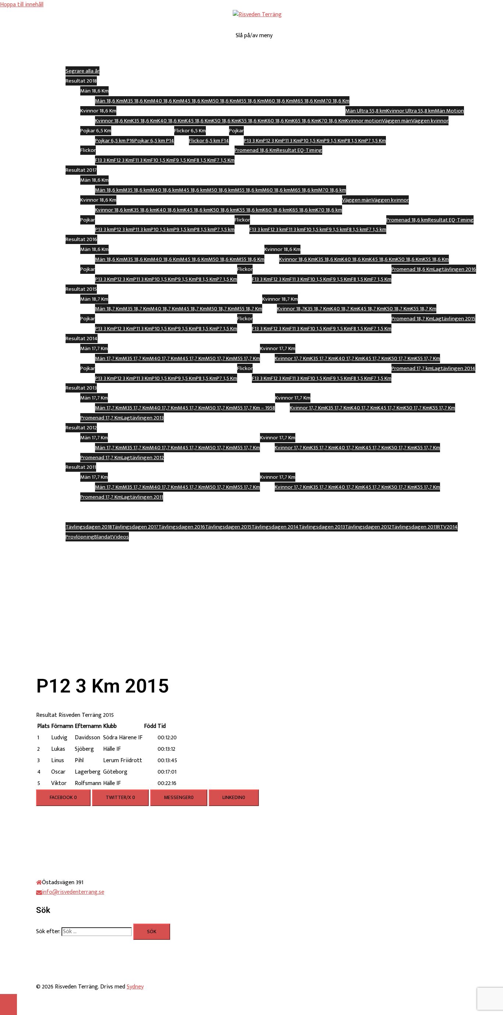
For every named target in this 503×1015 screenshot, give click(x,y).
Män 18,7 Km (109, 308)
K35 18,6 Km (144, 120)
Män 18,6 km (109, 190)
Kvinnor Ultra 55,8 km (410, 110)
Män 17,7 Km (109, 358)
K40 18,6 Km (171, 120)
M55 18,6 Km (250, 100)
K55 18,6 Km (252, 120)
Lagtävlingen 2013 (143, 417)
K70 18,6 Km (332, 120)
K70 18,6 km (329, 209)
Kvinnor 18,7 (291, 308)
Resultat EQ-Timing (299, 150)
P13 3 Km (253, 140)
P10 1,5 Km (312, 140)
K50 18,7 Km (397, 308)
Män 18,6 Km (109, 100)
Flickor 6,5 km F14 (209, 140)
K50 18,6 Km (225, 120)
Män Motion (449, 110)
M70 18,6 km (332, 190)
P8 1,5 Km (355, 140)
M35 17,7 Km (136, 358)
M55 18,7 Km (248, 308)
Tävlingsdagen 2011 (414, 526)
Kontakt (264, 546)
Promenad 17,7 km (411, 368)
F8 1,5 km (356, 229)
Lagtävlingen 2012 (143, 457)
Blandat (103, 536)
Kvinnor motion (363, 120)
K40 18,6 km (170, 209)
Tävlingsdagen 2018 (89, 526)
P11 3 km (142, 229)
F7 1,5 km (376, 229)
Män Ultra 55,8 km (365, 110)
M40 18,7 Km (164, 308)
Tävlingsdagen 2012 (368, 526)
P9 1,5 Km (334, 140)
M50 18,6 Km (222, 100)
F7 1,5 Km (224, 160)
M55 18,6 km (248, 190)
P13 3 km (104, 229)
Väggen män (396, 120)
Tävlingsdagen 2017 (135, 526)
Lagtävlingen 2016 (454, 269)
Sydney (135, 987)
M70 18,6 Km (335, 100)
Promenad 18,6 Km (256, 150)
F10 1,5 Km (162, 160)
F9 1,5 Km (183, 160)
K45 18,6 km (197, 209)
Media (264, 517)
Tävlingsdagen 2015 (228, 526)
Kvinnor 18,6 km (113, 209)
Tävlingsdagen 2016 (181, 526)
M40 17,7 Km (164, 358)
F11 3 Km (142, 160)
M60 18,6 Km (278, 100)
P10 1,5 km (162, 229)
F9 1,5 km (336, 229)
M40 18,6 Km (165, 100)
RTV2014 (447, 526)
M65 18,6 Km (307, 100)
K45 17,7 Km (375, 358)
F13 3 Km (104, 160)
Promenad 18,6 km (407, 219)
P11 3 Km (291, 140)
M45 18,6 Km (194, 100)
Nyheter (264, 507)
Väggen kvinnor (430, 120)
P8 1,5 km (204, 229)
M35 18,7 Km (136, 308)
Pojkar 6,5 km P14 (154, 140)
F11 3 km (295, 229)
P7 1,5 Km (375, 140)
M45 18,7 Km (193, 308)
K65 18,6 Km (305, 120)
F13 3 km (258, 229)
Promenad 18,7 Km (412, 318)
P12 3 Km (272, 140)
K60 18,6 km (276, 209)
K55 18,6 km (250, 209)
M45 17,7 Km (191, 358)
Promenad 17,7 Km (101, 417)
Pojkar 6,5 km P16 (114, 140)
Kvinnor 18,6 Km (113, 120)
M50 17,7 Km (219, 358)
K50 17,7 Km (401, 358)
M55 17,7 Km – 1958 (254, 407)
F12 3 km (277, 229)
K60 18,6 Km (278, 120)
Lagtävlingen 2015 (454, 318)
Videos (120, 536)
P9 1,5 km (183, 229)
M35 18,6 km (136, 190)
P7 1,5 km (224, 229)
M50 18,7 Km (221, 308)
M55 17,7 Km (246, 358)
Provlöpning (80, 536)
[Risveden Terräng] (257, 15)
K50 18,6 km (223, 209)
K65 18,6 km (302, 209)
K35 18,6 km (143, 209)
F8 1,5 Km (204, 160)
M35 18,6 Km (137, 100)
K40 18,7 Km (344, 308)
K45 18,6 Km (198, 120)
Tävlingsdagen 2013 (322, 526)
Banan (264, 51)
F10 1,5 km (315, 229)
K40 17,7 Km (348, 358)
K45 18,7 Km (371, 308)
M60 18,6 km (276, 190)
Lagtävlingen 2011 (142, 497)
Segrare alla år (82, 71)
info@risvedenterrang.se (73, 892)
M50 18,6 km (221, 190)
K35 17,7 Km (322, 358)
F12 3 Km (123, 160)
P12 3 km (123, 229)
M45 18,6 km (193, 190)
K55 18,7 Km (423, 308)
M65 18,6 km (304, 190)
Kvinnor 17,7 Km (292, 358)
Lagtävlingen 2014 (453, 368)
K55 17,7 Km (427, 358)
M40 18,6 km (164, 190)
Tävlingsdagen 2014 (275, 526)
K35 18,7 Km (317, 308)
